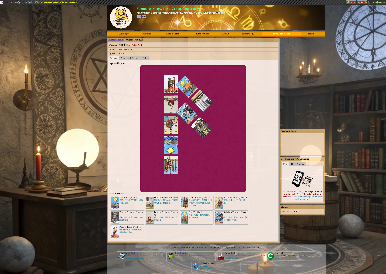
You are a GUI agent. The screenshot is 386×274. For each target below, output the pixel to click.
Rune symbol (202, 34)
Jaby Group (302, 256)
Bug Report (180, 253)
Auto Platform (132, 253)
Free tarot (146, 34)
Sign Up (364, 2)
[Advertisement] (22, 50)
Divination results (281, 34)
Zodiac (225, 34)
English (382, 2)
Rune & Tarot (172, 34)
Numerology (248, 34)
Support (310, 34)
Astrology (124, 34)
